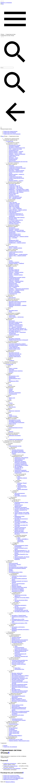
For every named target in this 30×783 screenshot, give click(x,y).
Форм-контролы (10, 351)
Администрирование (14, 636)
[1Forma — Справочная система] (2, 3)
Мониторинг (12, 703)
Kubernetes (14, 492)
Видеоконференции (11, 738)
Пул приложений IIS (19, 475)
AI (6, 438)
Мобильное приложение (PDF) (10, 779)
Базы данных (12, 498)
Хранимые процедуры (20, 536)
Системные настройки (11, 342)
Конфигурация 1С (16, 593)
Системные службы (11, 726)
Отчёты (8, 259)
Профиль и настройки (11, 418)
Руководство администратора (10, 131)
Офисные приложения (11, 722)
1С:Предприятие (13, 574)
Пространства (9, 296)
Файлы (7, 396)
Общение (8, 374)
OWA (10, 614)
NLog (13, 666)
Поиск (7, 309)
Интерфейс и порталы (11, 266)
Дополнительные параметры (13, 183)
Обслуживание (9, 633)
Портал (8, 430)
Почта (7, 245)
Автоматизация (10, 201)
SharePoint (11, 625)
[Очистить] (1, 127)
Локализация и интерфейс (12, 314)
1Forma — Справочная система (11, 136)
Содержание (3, 743)
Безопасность (12, 717)
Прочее (10, 671)
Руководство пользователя (9, 132)
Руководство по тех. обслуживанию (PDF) (13, 778)
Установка (8, 444)
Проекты (8, 409)
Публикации (9, 337)
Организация (9, 426)
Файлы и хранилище (11, 250)
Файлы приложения (13, 659)
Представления (9, 387)
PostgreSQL (14, 544)
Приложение (12, 448)
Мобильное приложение (12, 300)
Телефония (8, 359)
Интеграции (9, 319)
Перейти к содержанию (6, 2)
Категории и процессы (11, 164)
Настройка (17, 481)
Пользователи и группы (12, 144)
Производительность (17, 645)
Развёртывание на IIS (17, 456)
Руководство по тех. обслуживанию (11, 133)
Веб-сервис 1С (15, 604)
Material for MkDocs (10, 781)
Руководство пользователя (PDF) (11, 775)
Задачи (7, 367)
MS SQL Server (15, 501)
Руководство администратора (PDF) (11, 776)
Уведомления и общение (12, 226)
